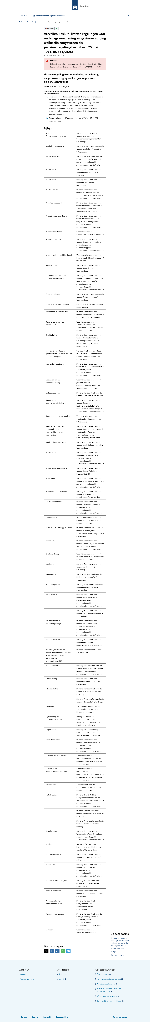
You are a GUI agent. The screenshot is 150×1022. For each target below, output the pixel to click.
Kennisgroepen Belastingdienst (109, 979)
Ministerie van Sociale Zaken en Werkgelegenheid (109, 990)
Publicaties (31, 22)
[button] (51, 28)
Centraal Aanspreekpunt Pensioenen (50, 16)
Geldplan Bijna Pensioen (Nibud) (109, 1001)
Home (23, 22)
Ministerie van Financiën (106, 984)
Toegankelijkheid (62, 1017)
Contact (23, 974)
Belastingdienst (103, 974)
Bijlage (113, 952)
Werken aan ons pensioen (107, 996)
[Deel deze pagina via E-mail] (68, 951)
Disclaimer (63, 974)
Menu (26, 16)
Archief (61, 979)
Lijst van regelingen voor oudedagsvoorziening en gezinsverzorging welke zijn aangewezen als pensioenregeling (120, 943)
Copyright (47, 1017)
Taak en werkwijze (27, 979)
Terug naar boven (117, 955)
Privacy (24, 1017)
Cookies (35, 1017)
